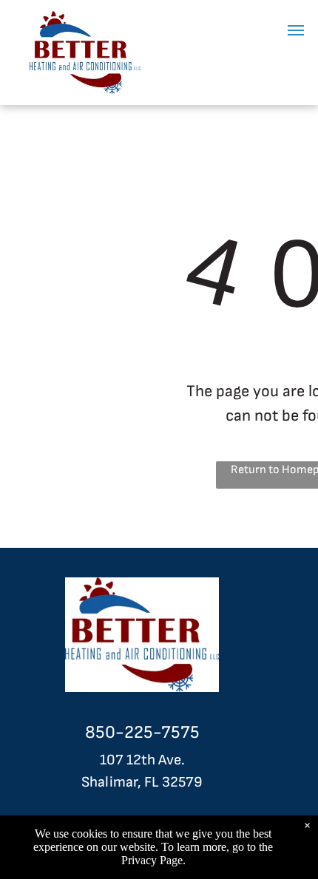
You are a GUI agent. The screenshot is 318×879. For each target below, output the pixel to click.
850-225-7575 (142, 732)
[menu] (296, 30)
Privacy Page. (153, 860)
